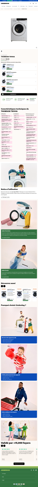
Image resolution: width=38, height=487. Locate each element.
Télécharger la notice (6, 197)
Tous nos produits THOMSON (8, 8)
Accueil (2, 8)
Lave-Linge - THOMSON (17, 8)
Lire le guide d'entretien (6, 237)
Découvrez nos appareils (19, 463)
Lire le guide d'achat (5, 276)
